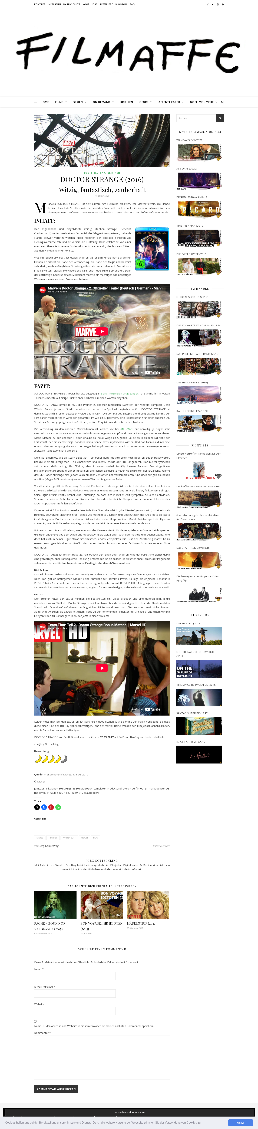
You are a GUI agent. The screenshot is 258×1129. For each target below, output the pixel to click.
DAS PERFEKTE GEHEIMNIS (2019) (197, 353)
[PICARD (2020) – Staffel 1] (199, 210)
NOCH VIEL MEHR (202, 102)
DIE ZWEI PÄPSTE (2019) (191, 254)
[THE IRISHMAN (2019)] (199, 238)
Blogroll (121, 4)
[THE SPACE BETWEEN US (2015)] (199, 698)
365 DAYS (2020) (186, 168)
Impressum (54, 4)
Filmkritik (53, 837)
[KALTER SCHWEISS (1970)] (199, 424)
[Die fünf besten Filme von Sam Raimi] (199, 499)
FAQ (132, 4)
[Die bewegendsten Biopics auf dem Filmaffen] (199, 593)
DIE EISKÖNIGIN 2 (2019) (192, 382)
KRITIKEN (126, 102)
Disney (40, 837)
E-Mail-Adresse (44, 986)
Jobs (94, 4)
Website (39, 1004)
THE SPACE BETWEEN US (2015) (196, 684)
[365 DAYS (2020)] (199, 181)
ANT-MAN (126, 429)
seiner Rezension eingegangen (119, 393)
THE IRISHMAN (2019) (190, 225)
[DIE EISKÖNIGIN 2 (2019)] (199, 395)
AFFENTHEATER (169, 102)
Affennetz (106, 4)
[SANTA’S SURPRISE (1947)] (199, 726)
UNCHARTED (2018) (188, 623)
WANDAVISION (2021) (189, 140)
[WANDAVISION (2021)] (199, 153)
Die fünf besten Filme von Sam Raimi (198, 486)
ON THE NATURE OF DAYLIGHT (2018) (196, 654)
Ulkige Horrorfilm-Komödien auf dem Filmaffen (198, 456)
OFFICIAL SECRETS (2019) (192, 297)
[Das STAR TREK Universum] (199, 561)
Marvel (84, 837)
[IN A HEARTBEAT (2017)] (199, 754)
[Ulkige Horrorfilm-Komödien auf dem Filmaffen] (199, 471)
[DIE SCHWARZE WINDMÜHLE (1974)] (199, 338)
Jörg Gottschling (48, 845)
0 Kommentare (161, 846)
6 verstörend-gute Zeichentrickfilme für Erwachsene (198, 517)
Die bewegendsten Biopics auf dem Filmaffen (197, 578)
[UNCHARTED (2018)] (199, 636)
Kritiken (113, 172)
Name (39, 969)
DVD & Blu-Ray (94, 172)
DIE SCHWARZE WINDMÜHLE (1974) (198, 325)
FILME (59, 102)
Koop (86, 4)
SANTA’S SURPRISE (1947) (192, 713)
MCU (95, 837)
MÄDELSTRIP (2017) (142, 923)
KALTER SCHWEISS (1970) (192, 411)
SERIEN (78, 102)
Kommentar (42, 1033)
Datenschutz (71, 4)
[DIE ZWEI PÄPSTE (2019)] (199, 267)
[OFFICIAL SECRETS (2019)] (199, 310)
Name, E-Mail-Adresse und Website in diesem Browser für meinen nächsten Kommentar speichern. (94, 1026)
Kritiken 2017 (69, 837)
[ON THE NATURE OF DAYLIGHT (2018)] (199, 669)
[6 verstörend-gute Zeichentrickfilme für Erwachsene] (199, 532)
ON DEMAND (101, 102)
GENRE (143, 102)
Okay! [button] (240, 1122)
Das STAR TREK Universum (193, 547)
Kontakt (39, 4)
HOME (45, 102)
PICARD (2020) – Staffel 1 (191, 197)
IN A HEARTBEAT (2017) (191, 741)
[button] (202, 1123)
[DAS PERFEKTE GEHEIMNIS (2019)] (199, 367)
